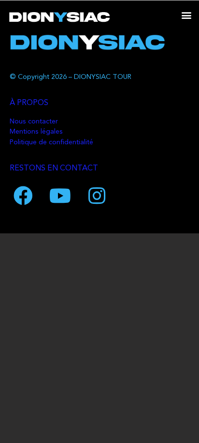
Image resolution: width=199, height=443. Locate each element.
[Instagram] (96, 195)
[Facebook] (23, 195)
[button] (186, 15)
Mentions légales (36, 132)
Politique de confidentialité (51, 142)
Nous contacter (34, 121)
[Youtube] (59, 195)
